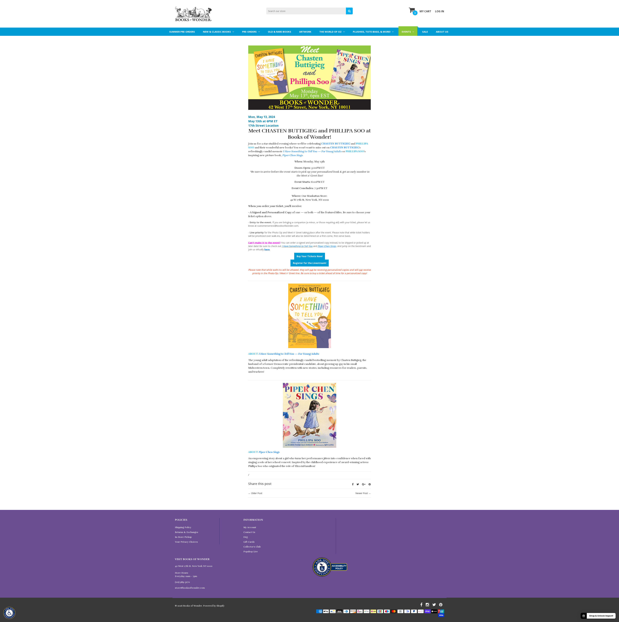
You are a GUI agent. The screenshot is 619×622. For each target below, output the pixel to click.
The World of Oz (330, 31)
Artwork (305, 31)
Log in (439, 11)
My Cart (425, 11)
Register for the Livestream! (309, 263)
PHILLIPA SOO (355, 151)
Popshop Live (250, 551)
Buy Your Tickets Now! (310, 256)
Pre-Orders (249, 31)
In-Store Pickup (183, 537)
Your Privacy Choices (186, 542)
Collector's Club (252, 546)
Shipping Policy (183, 527)
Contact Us (249, 532)
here (267, 249)
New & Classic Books (217, 31)
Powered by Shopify (213, 605)
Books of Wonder (192, 605)
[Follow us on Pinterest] (369, 484)
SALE (425, 31)
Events (406, 31)
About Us (442, 31)
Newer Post (361, 493)
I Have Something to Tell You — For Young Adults (312, 151)
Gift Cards (249, 542)
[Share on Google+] (363, 484)
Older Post (256, 493)
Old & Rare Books (279, 31)
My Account (249, 527)
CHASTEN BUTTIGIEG (335, 143)
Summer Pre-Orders (182, 31)
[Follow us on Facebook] (353, 484)
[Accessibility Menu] (9, 613)
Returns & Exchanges (186, 532)
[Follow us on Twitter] (358, 484)
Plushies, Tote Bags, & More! (371, 31)
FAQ (245, 537)
